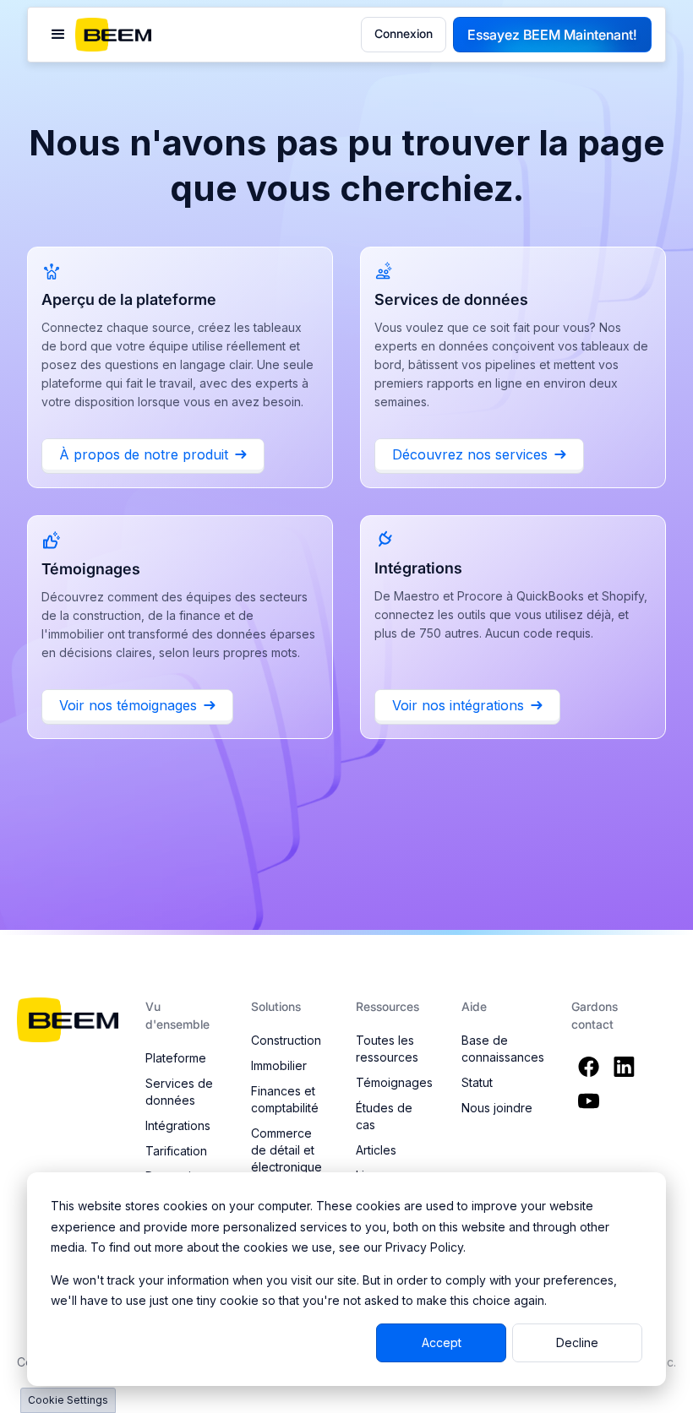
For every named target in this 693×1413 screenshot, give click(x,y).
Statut (477, 1082)
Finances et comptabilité (285, 1099)
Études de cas (384, 1116)
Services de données (179, 1091)
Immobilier (279, 1065)
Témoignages (394, 1082)
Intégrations (177, 1125)
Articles (376, 1150)
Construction (286, 1040)
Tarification (176, 1151)
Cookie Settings (68, 1400)
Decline (577, 1342)
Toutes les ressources (387, 1048)
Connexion (403, 33)
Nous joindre (496, 1108)
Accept (441, 1342)
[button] (58, 35)
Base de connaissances (502, 1048)
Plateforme (175, 1058)
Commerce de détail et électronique (286, 1150)
